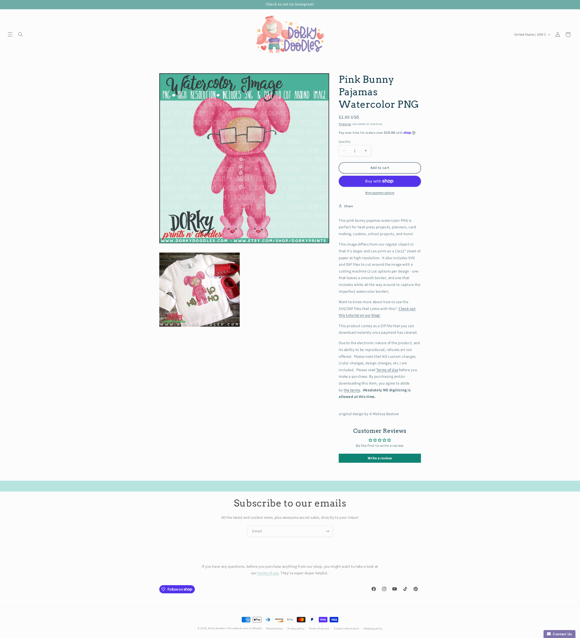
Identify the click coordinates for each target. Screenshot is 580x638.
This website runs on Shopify (244, 628)
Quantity (344, 141)
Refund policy (274, 628)
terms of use (268, 572)
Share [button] (348, 206)
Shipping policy (373, 628)
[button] (10, 34)
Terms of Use (387, 369)
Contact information (346, 628)
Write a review (380, 458)
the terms (352, 389)
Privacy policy (296, 628)
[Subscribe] (327, 531)
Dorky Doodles (217, 628)
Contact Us (561, 634)
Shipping (345, 124)
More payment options (379, 192)
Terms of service (319, 628)
